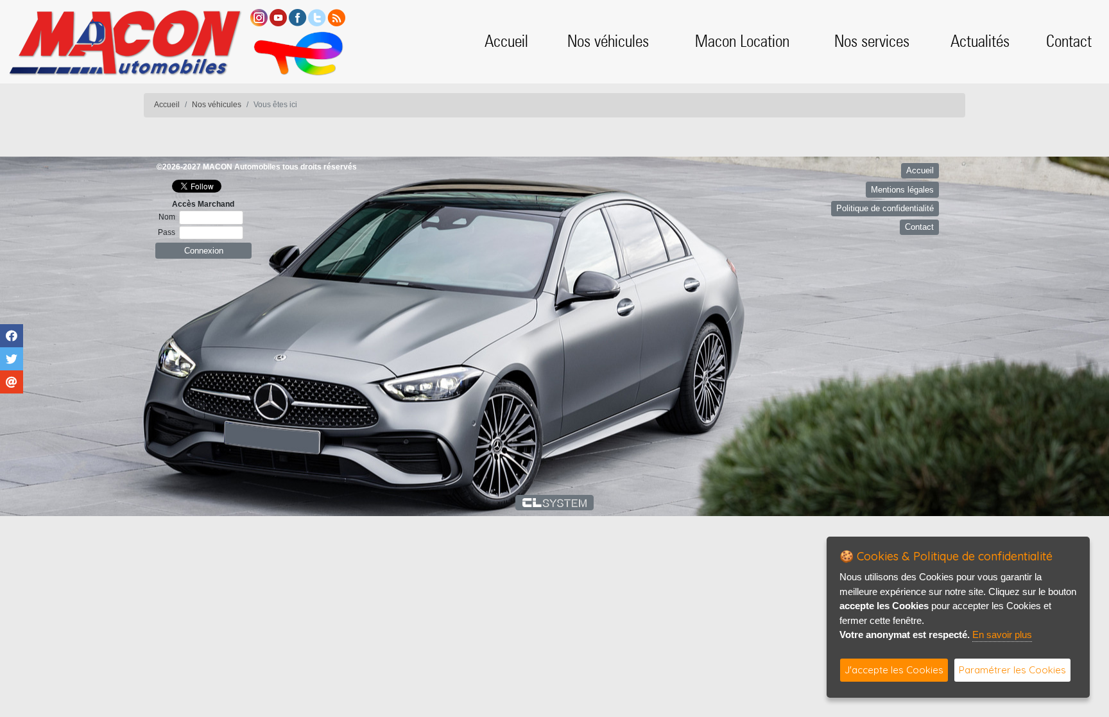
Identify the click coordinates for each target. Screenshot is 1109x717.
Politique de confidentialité (885, 208)
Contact (1069, 41)
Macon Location (742, 41)
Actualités (980, 41)
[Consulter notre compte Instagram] (259, 17)
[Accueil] (124, 41)
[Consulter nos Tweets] (317, 17)
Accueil (506, 41)
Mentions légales (902, 189)
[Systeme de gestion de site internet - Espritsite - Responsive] (554, 502)
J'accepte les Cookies (894, 670)
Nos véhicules (608, 41)
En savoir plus (1002, 634)
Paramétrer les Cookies (1012, 670)
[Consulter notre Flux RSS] (336, 17)
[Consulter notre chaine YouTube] (278, 17)
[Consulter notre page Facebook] (298, 17)
